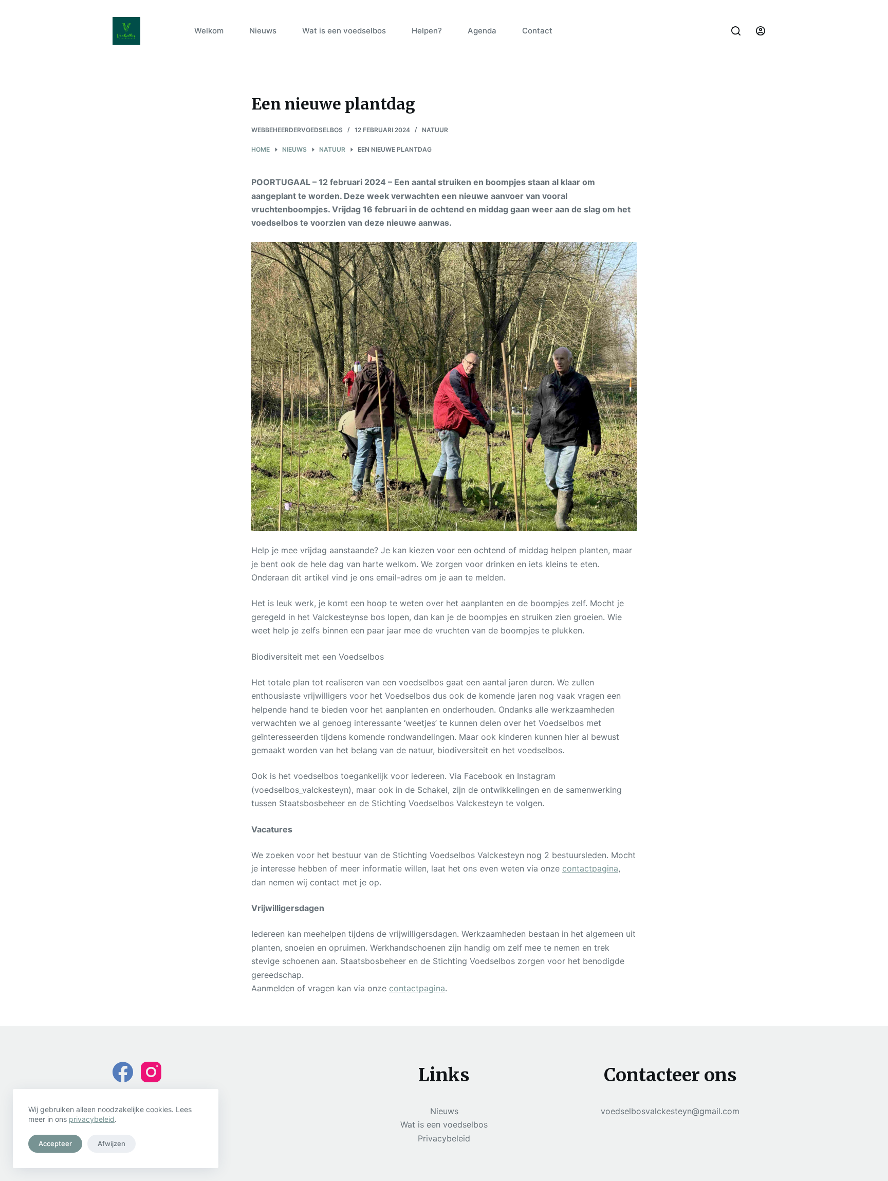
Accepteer (55, 1143)
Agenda (482, 30)
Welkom (209, 30)
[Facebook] (123, 1072)
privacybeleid (92, 1119)
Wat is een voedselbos (344, 30)
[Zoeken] (736, 30)
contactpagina (590, 868)
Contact (537, 30)
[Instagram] (151, 1072)
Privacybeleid (444, 1138)
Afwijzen (111, 1143)
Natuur (435, 130)
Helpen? (427, 30)
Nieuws (262, 30)
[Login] (760, 30)
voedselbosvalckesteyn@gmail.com (670, 1111)
